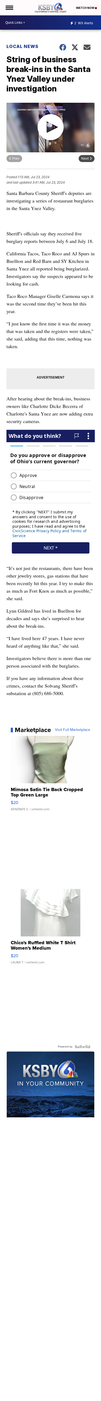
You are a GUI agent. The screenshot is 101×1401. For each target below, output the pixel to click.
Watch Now (85, 7)
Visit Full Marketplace (72, 730)
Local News (22, 46)
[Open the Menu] (9, 7)
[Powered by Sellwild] (82, 1047)
